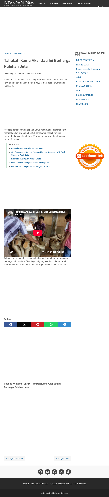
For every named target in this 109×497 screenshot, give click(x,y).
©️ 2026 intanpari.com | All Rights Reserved (68, 484)
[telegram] (64, 324)
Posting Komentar (35, 73)
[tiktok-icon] (68, 472)
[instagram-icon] (54, 472)
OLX (78, 90)
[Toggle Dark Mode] (99, 6)
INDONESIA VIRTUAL (86, 60)
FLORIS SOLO (82, 64)
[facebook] (10, 324)
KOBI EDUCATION (84, 95)
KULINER (54, 3)
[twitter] (24, 324)
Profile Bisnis (84, 3)
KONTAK (26, 10)
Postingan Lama (62, 458)
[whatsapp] (51, 324)
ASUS (78, 77)
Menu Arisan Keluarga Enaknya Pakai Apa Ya (30, 163)
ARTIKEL (42, 3)
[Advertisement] (54, 29)
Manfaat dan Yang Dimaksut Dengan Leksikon (30, 166)
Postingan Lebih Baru (14, 458)
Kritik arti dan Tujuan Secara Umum (26, 159)
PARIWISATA (67, 3)
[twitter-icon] (61, 472)
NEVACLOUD (82, 104)
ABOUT (26, 484)
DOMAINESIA (82, 99)
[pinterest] (37, 324)
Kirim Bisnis (12, 10)
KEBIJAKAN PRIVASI (39, 484)
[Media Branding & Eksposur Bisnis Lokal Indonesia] (18, 3)
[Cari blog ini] (103, 6)
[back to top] (103, 491)
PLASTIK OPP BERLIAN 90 (88, 81)
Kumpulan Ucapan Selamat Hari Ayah (27, 148)
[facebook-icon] (40, 472)
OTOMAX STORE (84, 86)
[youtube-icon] (47, 472)
